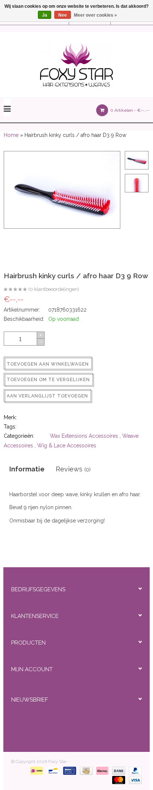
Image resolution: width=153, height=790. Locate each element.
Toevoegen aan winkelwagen (48, 364)
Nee (62, 15)
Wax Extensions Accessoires (84, 436)
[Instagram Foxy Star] (97, 720)
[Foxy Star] (76, 65)
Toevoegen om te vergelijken (48, 379)
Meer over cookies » (95, 15)
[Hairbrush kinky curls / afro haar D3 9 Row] (15, 289)
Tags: (10, 427)
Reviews (73, 469)
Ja (44, 15)
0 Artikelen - (129, 110)
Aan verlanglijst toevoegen (47, 396)
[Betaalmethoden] (35, 770)
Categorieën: (19, 436)
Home (11, 135)
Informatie (27, 469)
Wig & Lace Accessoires (66, 445)
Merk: (10, 417)
